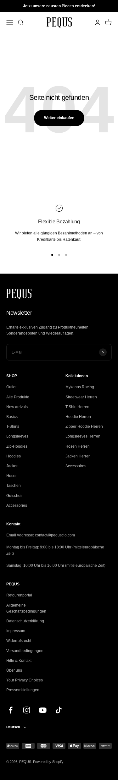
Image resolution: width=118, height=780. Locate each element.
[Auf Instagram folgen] (26, 710)
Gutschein (15, 495)
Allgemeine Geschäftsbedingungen (26, 608)
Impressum (15, 631)
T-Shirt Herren (77, 407)
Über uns (14, 670)
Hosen (12, 476)
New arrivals (17, 407)
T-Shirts (12, 426)
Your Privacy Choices (24, 680)
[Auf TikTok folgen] (58, 710)
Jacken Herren (78, 456)
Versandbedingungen (24, 651)
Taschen (13, 485)
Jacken (12, 466)
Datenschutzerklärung (25, 621)
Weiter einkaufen (59, 118)
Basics (12, 416)
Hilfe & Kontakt (18, 660)
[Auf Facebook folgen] (10, 710)
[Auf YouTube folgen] (42, 710)
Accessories (16, 505)
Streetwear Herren (81, 397)
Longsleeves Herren (82, 436)
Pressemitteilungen (22, 690)
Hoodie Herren (78, 416)
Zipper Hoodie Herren (84, 426)
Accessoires (75, 466)
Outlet (11, 387)
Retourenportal (19, 595)
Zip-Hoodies (16, 446)
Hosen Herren (77, 446)
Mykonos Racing (79, 387)
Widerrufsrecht (18, 640)
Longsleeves (17, 436)
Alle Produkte (17, 397)
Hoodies (13, 456)
